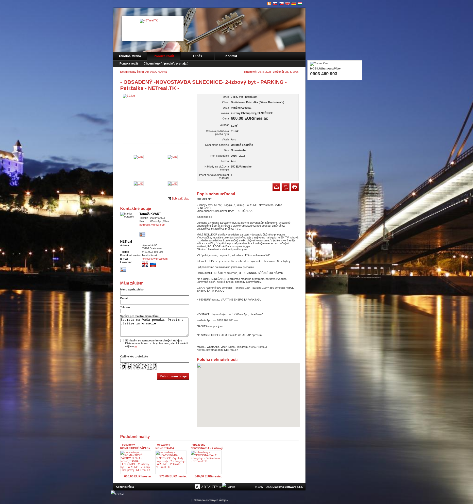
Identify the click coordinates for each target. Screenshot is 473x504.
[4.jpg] (173, 156)
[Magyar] (300, 3)
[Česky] (281, 3)
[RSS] (269, 3)
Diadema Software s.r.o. (287, 486)
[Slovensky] (275, 3)
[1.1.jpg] (156, 119)
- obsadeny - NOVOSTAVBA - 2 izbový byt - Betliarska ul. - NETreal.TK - (207, 446)
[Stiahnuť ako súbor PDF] (285, 187)
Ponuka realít (164, 56)
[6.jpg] (173, 183)
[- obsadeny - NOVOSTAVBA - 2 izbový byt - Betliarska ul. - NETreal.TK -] (207, 462)
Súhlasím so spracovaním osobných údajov (153, 340)
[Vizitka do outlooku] (142, 234)
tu (136, 346)
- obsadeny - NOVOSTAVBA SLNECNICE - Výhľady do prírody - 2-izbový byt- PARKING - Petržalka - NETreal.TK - (171, 446)
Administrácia (125, 486)
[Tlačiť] (295, 187)
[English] (288, 3)
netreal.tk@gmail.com (152, 224)
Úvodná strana (130, 56)
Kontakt (231, 56)
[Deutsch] (294, 3)
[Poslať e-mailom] (276, 187)
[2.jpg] (139, 156)
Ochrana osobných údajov (211, 500)
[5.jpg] (139, 183)
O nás (197, 56)
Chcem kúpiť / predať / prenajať (166, 63)
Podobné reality (135, 437)
